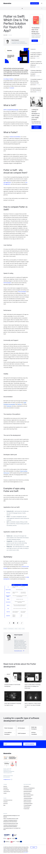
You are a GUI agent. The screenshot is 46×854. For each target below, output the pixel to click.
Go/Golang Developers (28, 803)
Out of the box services (7, 800)
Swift (23, 628)
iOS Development (10, 628)
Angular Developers (27, 800)
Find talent (5, 801)
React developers (27, 793)
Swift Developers (22, 733)
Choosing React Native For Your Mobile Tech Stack (11, 829)
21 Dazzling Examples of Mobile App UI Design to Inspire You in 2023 (36, 54)
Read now (35, 40)
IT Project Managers (27, 805)
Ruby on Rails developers (28, 794)
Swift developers (7, 282)
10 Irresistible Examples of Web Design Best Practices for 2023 (36, 81)
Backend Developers (28, 791)
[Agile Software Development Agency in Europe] (7, 3)
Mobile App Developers (34, 728)
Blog (4, 805)
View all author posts (18, 650)
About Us (5, 786)
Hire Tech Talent (34, 3)
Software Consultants (34, 733)
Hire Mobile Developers (36, 127)
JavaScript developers (28, 798)
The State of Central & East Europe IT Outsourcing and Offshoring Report (10, 826)
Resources (5, 803)
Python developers (27, 796)
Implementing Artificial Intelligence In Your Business (11, 816)
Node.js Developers (27, 801)
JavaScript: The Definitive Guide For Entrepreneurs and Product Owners (10, 821)
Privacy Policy (26, 852)
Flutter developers (22, 291)
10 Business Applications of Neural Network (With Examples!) (36, 72)
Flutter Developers (8, 728)
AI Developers (26, 786)
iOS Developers (21, 728)
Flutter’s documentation (14, 136)
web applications (7, 182)
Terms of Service (6, 791)
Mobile (16, 628)
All (22, 8)
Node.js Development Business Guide (10, 823)
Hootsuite (11, 87)
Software (5, 628)
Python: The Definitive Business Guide (10, 818)
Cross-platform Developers (8, 733)
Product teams (26, 808)
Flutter (20, 628)
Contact (4, 793)
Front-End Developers (28, 789)
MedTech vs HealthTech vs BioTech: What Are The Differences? (36, 63)
